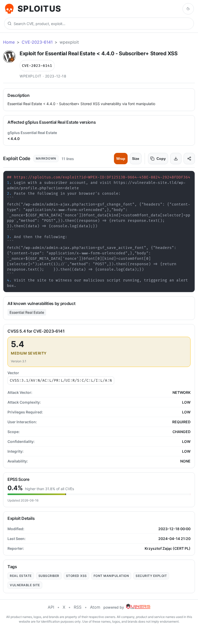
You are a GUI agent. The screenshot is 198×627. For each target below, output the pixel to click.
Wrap (120, 158)
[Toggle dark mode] (188, 8)
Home (9, 42)
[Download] (176, 158)
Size (135, 158)
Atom (95, 607)
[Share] (189, 158)
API (51, 607)
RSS (77, 607)
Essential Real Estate (27, 312)
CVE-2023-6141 (37, 42)
